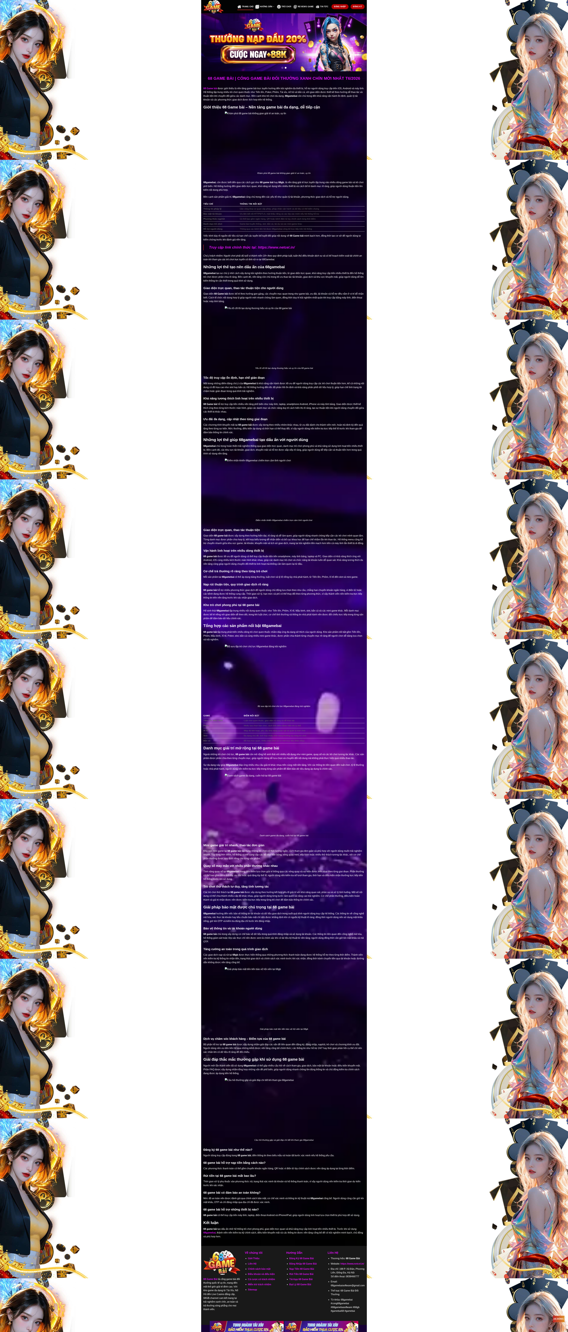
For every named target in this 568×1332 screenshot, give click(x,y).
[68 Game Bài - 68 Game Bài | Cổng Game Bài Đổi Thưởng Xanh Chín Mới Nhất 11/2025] (218, 6)
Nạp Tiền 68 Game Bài (301, 1269)
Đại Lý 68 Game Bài (300, 1284)
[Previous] (208, 42)
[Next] (359, 42)
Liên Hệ (252, 1263)
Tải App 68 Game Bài (301, 1279)
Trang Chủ (247, 6)
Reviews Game (306, 6)
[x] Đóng (559, 1319)
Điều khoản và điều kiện (261, 1274)
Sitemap (252, 1289)
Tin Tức (324, 6)
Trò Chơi (286, 6)
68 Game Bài (210, 1279)
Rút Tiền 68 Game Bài (301, 1274)
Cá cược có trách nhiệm (261, 1279)
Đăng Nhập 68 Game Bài (303, 1263)
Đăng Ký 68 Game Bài (301, 1258)
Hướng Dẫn (266, 6)
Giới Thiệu (253, 1258)
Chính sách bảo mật (259, 1269)
